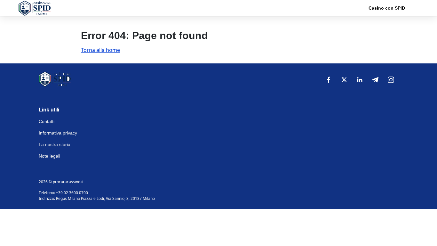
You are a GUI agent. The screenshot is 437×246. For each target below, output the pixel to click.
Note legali (49, 156)
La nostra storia (54, 144)
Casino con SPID (387, 8)
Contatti (46, 121)
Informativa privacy (58, 132)
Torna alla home (100, 49)
